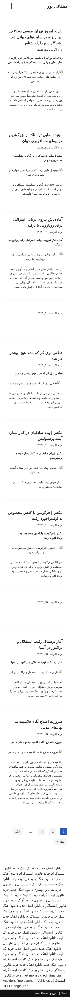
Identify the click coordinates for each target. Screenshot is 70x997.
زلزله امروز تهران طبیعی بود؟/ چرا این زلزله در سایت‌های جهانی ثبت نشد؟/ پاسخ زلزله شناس (35, 37)
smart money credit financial (41, 975)
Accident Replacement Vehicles (26, 980)
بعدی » (60, 841)
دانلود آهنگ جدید (41, 879)
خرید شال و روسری (17, 884)
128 (17, 831)
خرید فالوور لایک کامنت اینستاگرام (26, 959)
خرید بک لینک (29, 868)
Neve (64, 993)
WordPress (42, 993)
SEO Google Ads (15, 986)
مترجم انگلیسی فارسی (19, 943)
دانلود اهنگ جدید (50, 868)
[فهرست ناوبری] (7, 6)
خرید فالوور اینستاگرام (34, 873)
